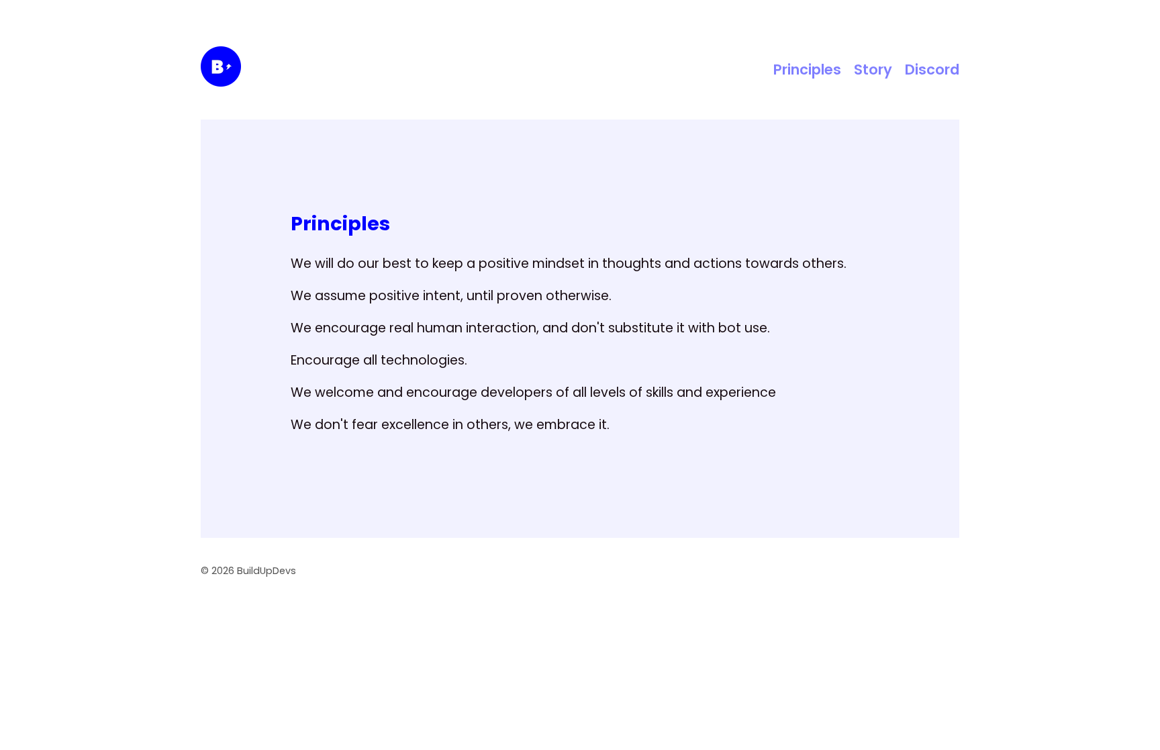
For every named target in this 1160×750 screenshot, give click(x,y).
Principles (807, 69)
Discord (932, 69)
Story (873, 69)
